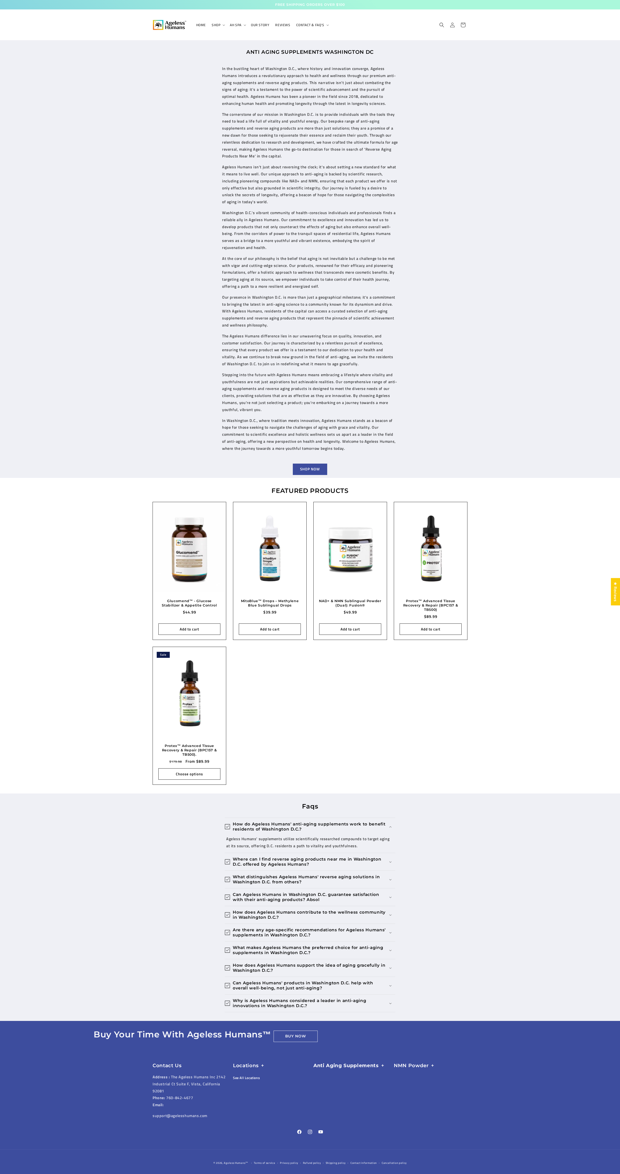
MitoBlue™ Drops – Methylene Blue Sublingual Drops (270, 603)
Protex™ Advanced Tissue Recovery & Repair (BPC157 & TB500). (189, 750)
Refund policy (312, 1163)
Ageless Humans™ (236, 1163)
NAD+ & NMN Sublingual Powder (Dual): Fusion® (350, 603)
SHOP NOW (310, 469)
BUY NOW (223, 1036)
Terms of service (264, 1163)
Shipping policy (336, 1163)
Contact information (363, 1163)
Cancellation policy (394, 1163)
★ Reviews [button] (615, 591)
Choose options (189, 774)
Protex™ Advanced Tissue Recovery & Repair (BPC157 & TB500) (430, 605)
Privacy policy (289, 1163)
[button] (218, 25)
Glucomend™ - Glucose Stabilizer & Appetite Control (189, 603)
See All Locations (246, 1077)
